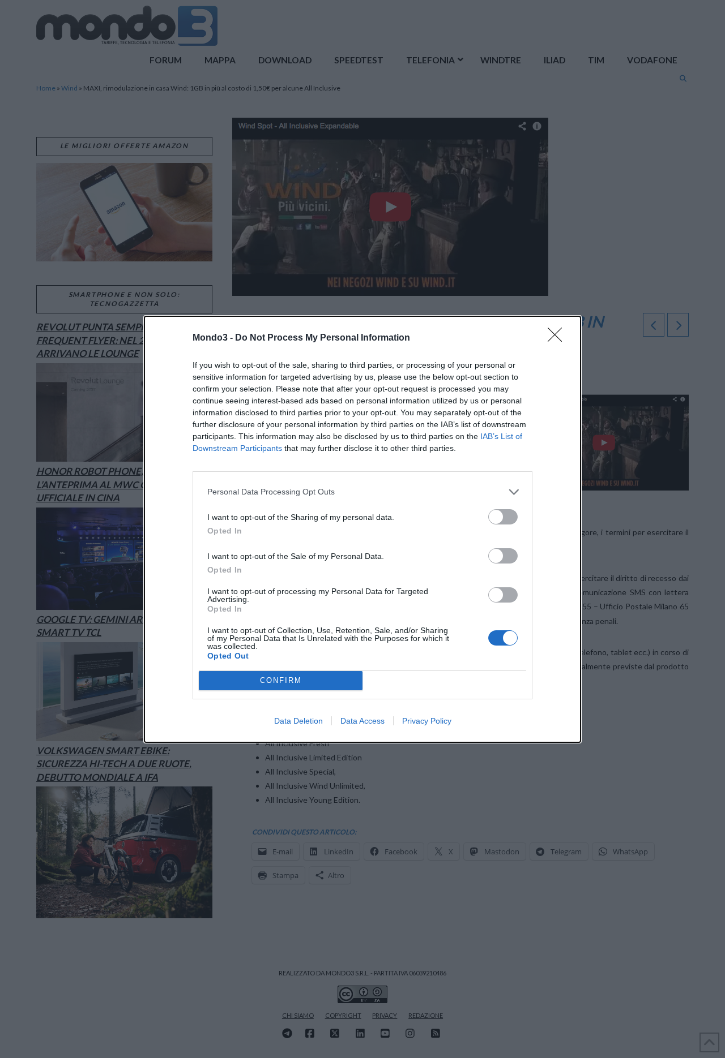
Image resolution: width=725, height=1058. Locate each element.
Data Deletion (298, 720)
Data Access (362, 720)
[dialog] (362, 529)
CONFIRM (281, 680)
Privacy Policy (426, 720)
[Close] (558, 338)
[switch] (503, 516)
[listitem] (362, 492)
